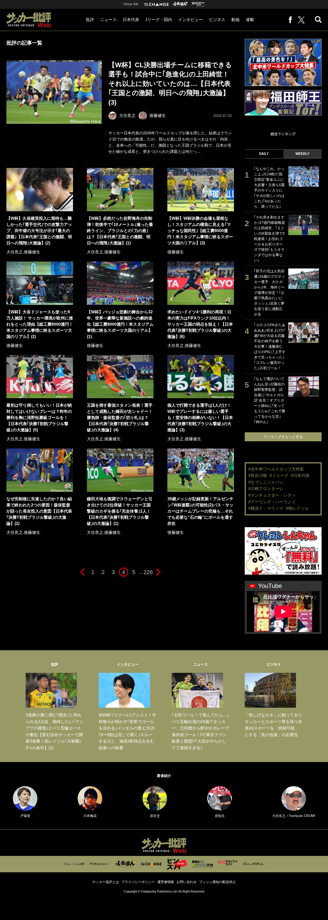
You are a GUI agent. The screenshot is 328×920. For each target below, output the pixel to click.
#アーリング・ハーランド (272, 502)
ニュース (108, 19)
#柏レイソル (297, 508)
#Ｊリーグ (279, 475)
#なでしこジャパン (265, 482)
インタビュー (190, 19)
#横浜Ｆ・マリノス (265, 508)
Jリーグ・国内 (158, 19)
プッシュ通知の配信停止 (217, 882)
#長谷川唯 (257, 475)
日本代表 (131, 19)
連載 (250, 19)
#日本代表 (300, 475)
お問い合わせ (187, 882)
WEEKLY (302, 154)
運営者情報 (165, 882)
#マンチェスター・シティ (272, 495)
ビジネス (217, 19)
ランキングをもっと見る (283, 437)
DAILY (264, 154)
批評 (90, 19)
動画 (235, 19)
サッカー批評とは (105, 882)
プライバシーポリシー (138, 882)
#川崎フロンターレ (265, 488)
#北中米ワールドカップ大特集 (276, 469)
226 (148, 572)
